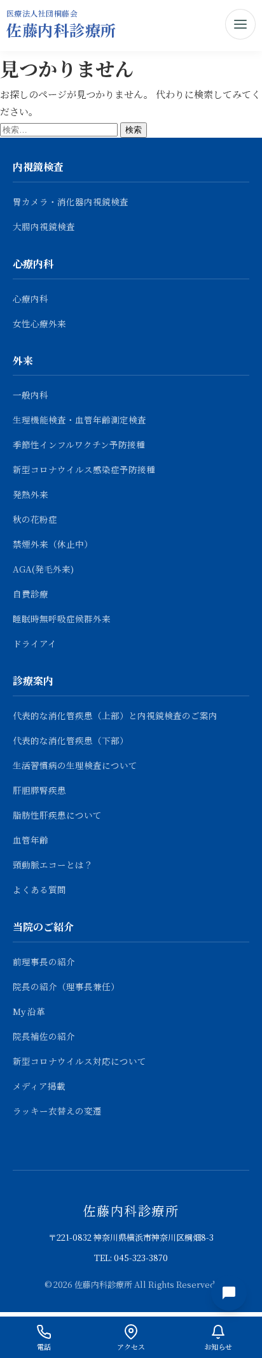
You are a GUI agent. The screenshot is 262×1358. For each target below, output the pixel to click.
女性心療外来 (39, 323)
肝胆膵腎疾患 (39, 790)
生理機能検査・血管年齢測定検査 (79, 419)
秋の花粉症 (35, 519)
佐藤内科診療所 (61, 29)
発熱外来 (30, 494)
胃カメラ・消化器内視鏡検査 (70, 201)
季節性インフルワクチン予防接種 (79, 444)
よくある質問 (39, 889)
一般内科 (30, 394)
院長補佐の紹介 (44, 1036)
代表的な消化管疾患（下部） (70, 740)
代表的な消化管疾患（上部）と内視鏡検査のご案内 (115, 715)
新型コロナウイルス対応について (79, 1061)
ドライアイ (35, 643)
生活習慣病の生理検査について (75, 765)
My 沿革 (29, 1011)
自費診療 (30, 593)
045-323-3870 (141, 1258)
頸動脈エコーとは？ (53, 864)
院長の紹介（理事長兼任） (66, 986)
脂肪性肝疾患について (57, 814)
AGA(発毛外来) (43, 568)
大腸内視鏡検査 (44, 226)
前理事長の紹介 (44, 961)
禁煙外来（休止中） (53, 543)
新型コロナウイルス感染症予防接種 (84, 469)
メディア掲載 (39, 1085)
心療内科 (30, 298)
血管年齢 (30, 839)
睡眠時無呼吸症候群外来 (62, 618)
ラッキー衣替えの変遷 (57, 1110)
